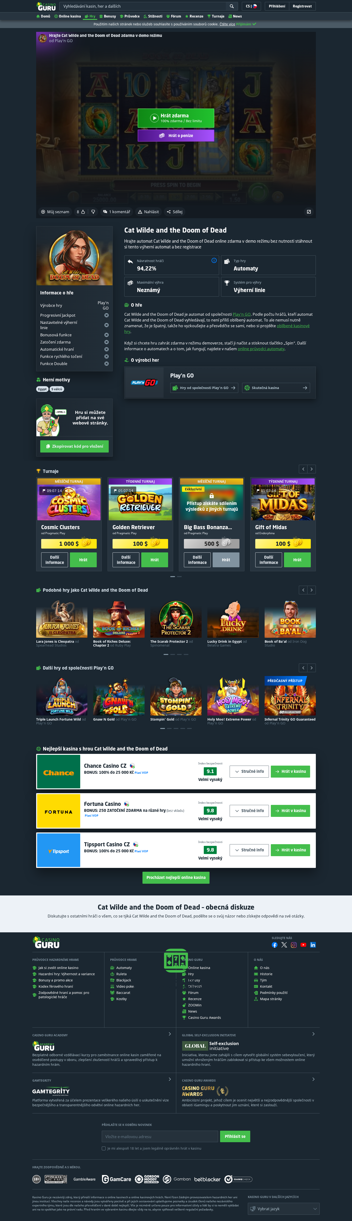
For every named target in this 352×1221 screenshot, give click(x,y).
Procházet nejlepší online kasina (176, 877)
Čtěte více (227, 24)
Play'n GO (242, 314)
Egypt (42, 389)
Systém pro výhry (247, 282)
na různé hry (132, 810)
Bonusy (110, 16)
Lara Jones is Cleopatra (57, 643)
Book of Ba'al (286, 643)
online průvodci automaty (261, 348)
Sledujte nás (282, 938)
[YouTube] (303, 945)
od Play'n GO (61, 41)
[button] (174, 211)
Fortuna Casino (103, 803)
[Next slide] (311, 469)
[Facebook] (275, 945)
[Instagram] (294, 945)
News (237, 16)
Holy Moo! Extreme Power (231, 721)
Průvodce (132, 16)
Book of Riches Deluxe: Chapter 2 (112, 643)
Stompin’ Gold (173, 719)
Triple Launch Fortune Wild (61, 721)
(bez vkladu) (175, 810)
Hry (92, 16)
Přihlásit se (235, 1136)
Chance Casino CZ (106, 765)
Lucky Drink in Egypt (227, 643)
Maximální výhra (150, 282)
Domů (45, 16)
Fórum (176, 16)
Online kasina (70, 16)
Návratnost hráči (150, 260)
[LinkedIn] (313, 945)
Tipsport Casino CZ (107, 844)
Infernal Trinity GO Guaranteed (290, 721)
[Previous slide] (303, 469)
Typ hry (240, 260)
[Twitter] (284, 945)
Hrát (83, 559)
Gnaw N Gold (114, 719)
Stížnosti (155, 16)
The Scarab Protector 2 (171, 643)
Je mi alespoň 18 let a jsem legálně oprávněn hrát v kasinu (154, 1148)
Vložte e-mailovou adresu (123, 1133)
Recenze (196, 16)
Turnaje (218, 16)
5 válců (56, 389)
